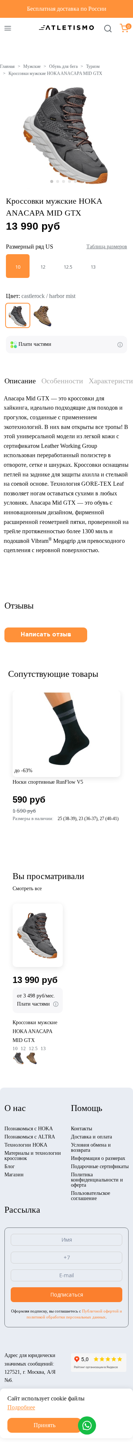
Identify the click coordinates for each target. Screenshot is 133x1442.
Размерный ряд (29, 246)
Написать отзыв (46, 635)
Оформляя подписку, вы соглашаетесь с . (66, 1314)
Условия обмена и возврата (91, 1147)
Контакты (81, 1128)
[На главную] (66, 27)
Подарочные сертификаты (100, 1166)
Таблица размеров (106, 246)
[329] (18, 315)
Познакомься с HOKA (28, 1128)
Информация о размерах (98, 1158)
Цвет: (40, 296)
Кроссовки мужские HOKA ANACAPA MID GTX (35, 1031)
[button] (51, 181)
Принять (44, 1425)
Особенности (62, 381)
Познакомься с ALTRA (29, 1137)
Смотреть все (27, 888)
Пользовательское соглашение (90, 1195)
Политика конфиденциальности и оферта (97, 1180)
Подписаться (66, 1294)
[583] (43, 315)
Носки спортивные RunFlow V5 (48, 782)
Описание (20, 381)
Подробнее (21, 1407)
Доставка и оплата (91, 1137)
